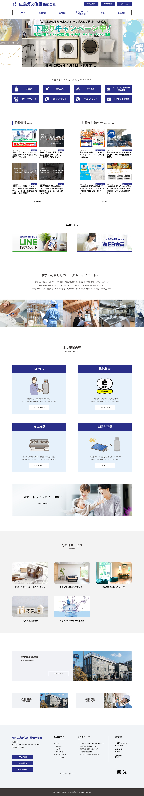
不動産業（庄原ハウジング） (89, 749)
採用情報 (118, 756)
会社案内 (121, 13)
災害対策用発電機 (86, 752)
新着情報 (118, 738)
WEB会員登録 (108, 4)
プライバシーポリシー (67, 774)
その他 (101, 13)
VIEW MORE (38, 202)
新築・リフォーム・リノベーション (92, 743)
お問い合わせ (124, 4)
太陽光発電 (59, 752)
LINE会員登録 (91, 4)
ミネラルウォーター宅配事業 (82, 13)
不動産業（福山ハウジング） (89, 746)
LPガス (22, 13)
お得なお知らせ (121, 744)
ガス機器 (62, 13)
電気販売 (42, 13)
